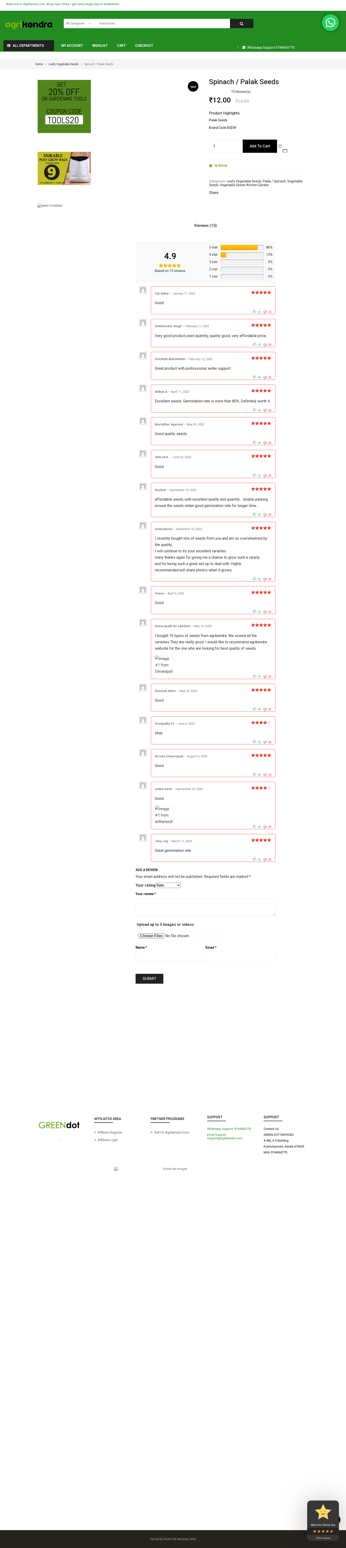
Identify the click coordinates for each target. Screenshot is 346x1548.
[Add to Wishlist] (283, 146)
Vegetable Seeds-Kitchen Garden (244, 185)
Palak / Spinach (274, 181)
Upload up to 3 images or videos (165, 924)
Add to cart (260, 146)
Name (141, 947)
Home (39, 64)
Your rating (145, 885)
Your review (146, 894)
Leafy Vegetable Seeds (64, 64)
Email (211, 947)
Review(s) (240, 92)
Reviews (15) (205, 225)
